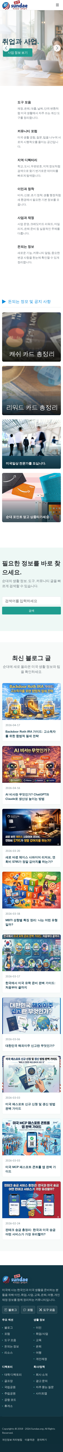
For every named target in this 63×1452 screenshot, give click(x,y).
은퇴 (38, 1346)
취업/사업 (42, 1333)
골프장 (8, 1380)
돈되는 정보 (11, 1346)
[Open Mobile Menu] (57, 5)
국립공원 (10, 1387)
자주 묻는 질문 (45, 1387)
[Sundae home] (15, 1279)
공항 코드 (10, 1399)
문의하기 (42, 1439)
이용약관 (29, 1439)
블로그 (12, 1309)
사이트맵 (41, 1393)
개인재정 (41, 1358)
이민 (38, 1327)
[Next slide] (57, 48)
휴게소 (8, 1405)
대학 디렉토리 (13, 1374)
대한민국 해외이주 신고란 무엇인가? (29, 1045)
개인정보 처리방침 (12, 1439)
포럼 (30, 1309)
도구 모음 (49, 1309)
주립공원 (10, 1393)
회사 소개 (42, 1374)
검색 (31, 610)
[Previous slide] (5, 48)
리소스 (8, 1352)
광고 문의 (42, 1380)
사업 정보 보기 (18, 52)
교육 (38, 1340)
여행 (38, 1352)
